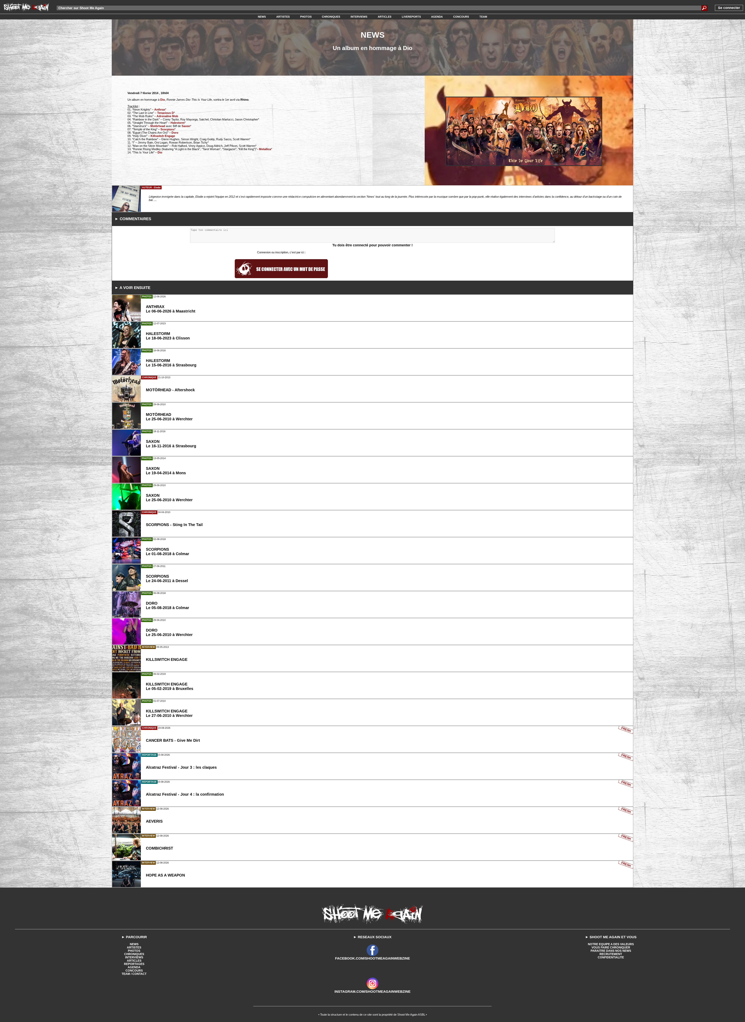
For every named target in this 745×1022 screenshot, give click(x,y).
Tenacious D (165, 112)
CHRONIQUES (134, 954)
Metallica (265, 149)
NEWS (134, 944)
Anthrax (159, 109)
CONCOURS (134, 970)
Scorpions (167, 129)
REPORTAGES (134, 964)
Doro (175, 132)
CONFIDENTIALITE (611, 957)
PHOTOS (134, 950)
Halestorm (178, 122)
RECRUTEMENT (610, 954)
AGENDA (134, 967)
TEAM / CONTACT (134, 973)
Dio (162, 99)
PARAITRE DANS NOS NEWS (611, 950)
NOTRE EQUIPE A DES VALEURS (611, 944)
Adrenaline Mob (167, 116)
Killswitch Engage (163, 136)
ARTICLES (134, 960)
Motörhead (157, 126)
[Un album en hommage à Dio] (523, 131)
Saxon (186, 126)
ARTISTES (134, 947)
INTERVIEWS (134, 957)
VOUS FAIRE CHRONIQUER (611, 947)
